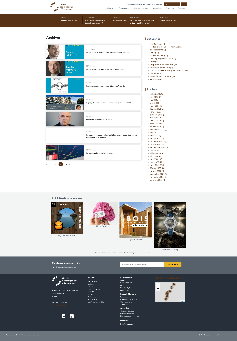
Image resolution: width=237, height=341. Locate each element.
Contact (181, 8)
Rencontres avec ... (128, 314)
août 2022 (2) (156, 150)
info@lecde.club (59, 305)
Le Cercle (109, 8)
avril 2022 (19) (156, 162)
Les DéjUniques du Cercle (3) (163, 58)
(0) (184, 4)
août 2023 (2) (156, 132)
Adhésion (124, 304)
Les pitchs (124, 290)
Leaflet (182, 301)
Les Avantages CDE (96, 302)
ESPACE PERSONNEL (173, 4)
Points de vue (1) (157, 44)
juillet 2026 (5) (156, 94)
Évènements (124, 8)
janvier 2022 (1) (157, 171)
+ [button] (158, 284)
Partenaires (93, 299)
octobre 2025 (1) (157, 115)
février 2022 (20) (157, 168)
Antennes (170, 8)
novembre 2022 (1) (158, 141)
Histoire (91, 287)
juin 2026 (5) (155, 97)
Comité (91, 292)
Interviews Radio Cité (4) (161, 67)
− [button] (158, 288)
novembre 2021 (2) (158, 177)
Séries (122, 280)
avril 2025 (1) (155, 117)
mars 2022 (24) (157, 165)
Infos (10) (154, 61)
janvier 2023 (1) (157, 138)
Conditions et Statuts (129, 299)
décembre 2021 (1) (158, 174)
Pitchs (122, 285)
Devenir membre (141, 8)
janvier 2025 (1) (157, 120)
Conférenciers (126, 283)
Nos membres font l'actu (130, 316)
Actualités (157, 8)
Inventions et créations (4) (162, 76)
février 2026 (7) (157, 109)
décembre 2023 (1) (158, 129)
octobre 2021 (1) (157, 180)
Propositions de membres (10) (163, 64)
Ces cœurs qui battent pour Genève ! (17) (169, 70)
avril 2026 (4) (156, 103)
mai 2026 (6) (155, 100)
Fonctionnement (94, 289)
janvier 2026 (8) (157, 112)
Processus (124, 297)
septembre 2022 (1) (159, 147)
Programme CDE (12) (159, 79)
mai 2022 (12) (156, 159)
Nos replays (125, 288)
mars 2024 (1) (156, 123)
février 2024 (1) (157, 126)
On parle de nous (127, 311)
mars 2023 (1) (156, 135)
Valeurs (91, 284)
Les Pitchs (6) (156, 73)
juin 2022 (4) (155, 156)
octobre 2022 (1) (157, 144)
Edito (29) (154, 52)
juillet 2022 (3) (156, 153)
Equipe (90, 294)
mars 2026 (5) (156, 106)
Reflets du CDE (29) (159, 55)
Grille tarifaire (126, 302)
